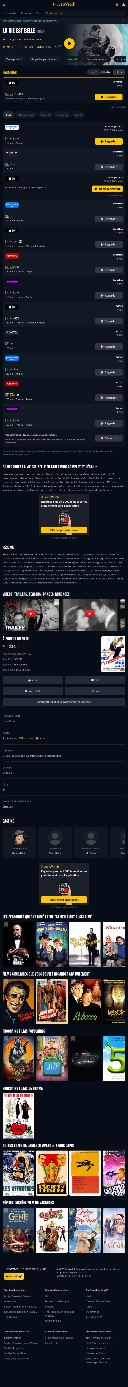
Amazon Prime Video (98, 1301)
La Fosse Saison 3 (95, 1348)
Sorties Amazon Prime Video (20, 1342)
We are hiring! (14, 1276)
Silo (47, 1296)
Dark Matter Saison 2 (98, 1342)
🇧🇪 (117, 72)
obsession (10, 1301)
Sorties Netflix (12, 1337)
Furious (49, 1306)
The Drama (10, 1316)
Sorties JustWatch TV (16, 1358)
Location (62, 114)
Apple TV (91, 1306)
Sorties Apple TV (13, 1348)
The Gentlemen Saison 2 (99, 1337)
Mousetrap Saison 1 (97, 1353)
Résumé (72, 59)
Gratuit (45, 114)
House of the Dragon (57, 1301)
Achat (78, 114)
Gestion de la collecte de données (73, 1275)
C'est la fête (51, 1342)
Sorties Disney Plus (15, 1353)
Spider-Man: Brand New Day (20, 1306)
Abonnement (26, 114)
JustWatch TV (94, 1316)
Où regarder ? (14, 59)
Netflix (90, 1296)
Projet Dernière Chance (17, 1296)
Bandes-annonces (97, 59)
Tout (8, 114)
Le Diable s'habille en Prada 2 (21, 1311)
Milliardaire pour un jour (59, 1337)
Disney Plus (92, 1311)
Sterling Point (53, 1320)
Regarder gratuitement (44, 59)
